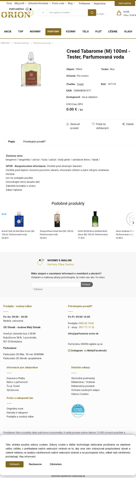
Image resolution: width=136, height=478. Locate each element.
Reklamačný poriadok (83, 386)
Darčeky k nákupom (17, 412)
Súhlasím (15, 464)
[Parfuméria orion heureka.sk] (78, 410)
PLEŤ (98, 31)
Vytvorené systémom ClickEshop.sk (68, 476)
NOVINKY (35, 31)
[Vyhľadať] (42, 12)
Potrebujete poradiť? (34, 141)
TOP (20, 31)
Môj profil (19, 3)
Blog (70, 3)
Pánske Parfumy (21, 43)
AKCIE (7, 31)
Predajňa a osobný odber (20, 416)
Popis (11, 141)
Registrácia (99, 3)
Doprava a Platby (16, 378)
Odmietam (56, 464)
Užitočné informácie (38, 3)
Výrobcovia (13, 390)
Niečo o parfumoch (17, 382)
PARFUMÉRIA (125, 3)
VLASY (128, 31)
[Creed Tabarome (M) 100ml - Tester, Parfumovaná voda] (31, 75)
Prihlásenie (84, 3)
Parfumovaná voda (42, 43)
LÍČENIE (112, 31)
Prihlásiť (86, 284)
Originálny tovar (15, 408)
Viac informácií (27, 456)
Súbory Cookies (80, 394)
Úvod (9, 3)
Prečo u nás (58, 3)
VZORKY (71, 31)
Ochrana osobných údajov (85, 390)
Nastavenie (35, 464)
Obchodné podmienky (83, 378)
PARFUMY (53, 31)
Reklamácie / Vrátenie (83, 382)
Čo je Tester (13, 386)
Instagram (77, 350)
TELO (85, 31)
